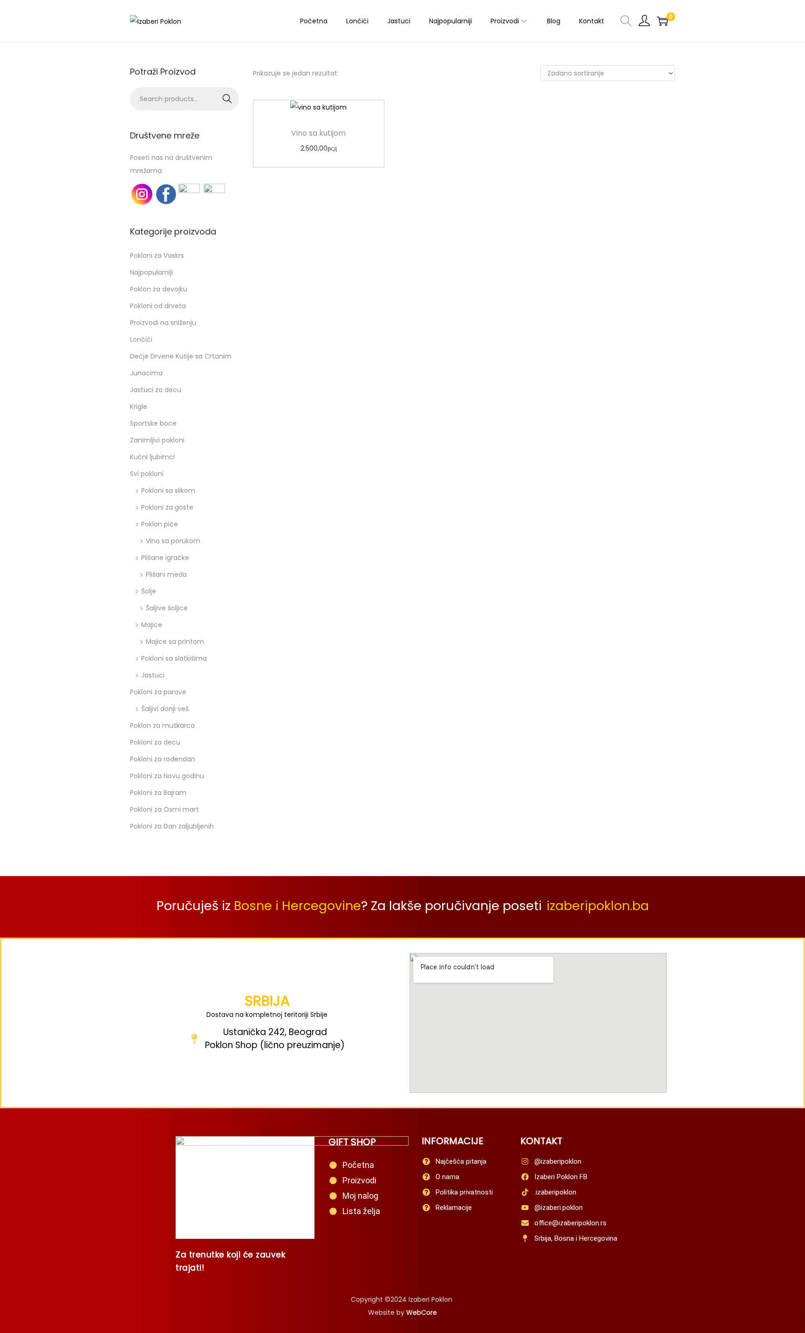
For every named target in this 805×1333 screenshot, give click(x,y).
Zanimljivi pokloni (157, 440)
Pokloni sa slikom (168, 490)
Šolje (148, 591)
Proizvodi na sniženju (163, 322)
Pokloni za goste (167, 507)
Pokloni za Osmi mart (164, 809)
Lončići (141, 339)
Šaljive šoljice (167, 608)
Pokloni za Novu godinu (167, 775)
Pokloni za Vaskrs (157, 255)
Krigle (138, 406)
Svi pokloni (147, 473)
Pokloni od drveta (158, 306)
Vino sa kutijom (318, 133)
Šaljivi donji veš (165, 708)
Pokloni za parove (158, 692)
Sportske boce (153, 423)
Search (227, 99)
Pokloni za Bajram (158, 792)
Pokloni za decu (155, 742)
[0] (662, 21)
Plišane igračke (165, 557)
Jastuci (152, 675)
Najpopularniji (151, 272)
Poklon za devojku (158, 289)
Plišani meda (166, 574)
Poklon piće (159, 524)
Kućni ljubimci (152, 457)
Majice (151, 624)
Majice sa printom (175, 641)
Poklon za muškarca (162, 725)
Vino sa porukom (173, 541)
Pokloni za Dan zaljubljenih (172, 826)
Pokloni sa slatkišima (174, 658)
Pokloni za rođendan (162, 759)
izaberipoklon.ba (597, 905)
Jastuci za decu (155, 389)
